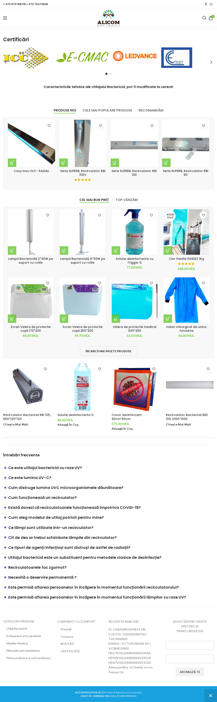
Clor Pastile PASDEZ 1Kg (186, 259)
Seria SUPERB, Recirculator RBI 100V (83, 173)
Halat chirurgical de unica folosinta (186, 329)
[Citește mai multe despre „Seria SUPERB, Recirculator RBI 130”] (115, 162)
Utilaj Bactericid (16, 628)
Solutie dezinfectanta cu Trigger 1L (134, 260)
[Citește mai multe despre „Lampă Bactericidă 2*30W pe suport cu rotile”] (12, 250)
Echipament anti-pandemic (24, 636)
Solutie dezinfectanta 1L (75, 415)
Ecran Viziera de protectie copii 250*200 (83, 329)
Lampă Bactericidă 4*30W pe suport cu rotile (82, 260)
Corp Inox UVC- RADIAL (31, 171)
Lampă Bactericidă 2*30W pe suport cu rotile (30, 260)
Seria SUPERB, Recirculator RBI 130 (134, 173)
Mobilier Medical (17, 643)
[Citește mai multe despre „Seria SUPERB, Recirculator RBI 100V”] (63, 162)
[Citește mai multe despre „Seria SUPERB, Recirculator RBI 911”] (166, 162)
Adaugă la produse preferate (49, 125)
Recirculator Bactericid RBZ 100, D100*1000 (187, 417)
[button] (116, 250)
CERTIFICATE (70, 651)
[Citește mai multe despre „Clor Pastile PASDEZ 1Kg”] (168, 250)
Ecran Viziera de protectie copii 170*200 (31, 329)
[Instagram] (211, 4)
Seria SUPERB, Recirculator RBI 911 (185, 173)
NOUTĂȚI (67, 644)
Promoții (66, 629)
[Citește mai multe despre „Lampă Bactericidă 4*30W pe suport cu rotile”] (64, 250)
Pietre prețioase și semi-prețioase (28, 658)
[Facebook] (205, 4)
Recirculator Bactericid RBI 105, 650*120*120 (27, 417)
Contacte (67, 636)
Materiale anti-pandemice (23, 650)
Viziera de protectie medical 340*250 (134, 329)
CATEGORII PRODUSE (19, 621)
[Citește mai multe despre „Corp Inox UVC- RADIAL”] (12, 162)
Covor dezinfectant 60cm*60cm (127, 417)
